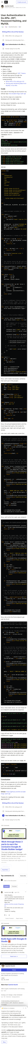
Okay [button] (4, 1042)
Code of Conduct (9, 918)
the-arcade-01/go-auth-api (17, 93)
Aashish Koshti (9, 6)
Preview (14, 886)
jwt (20, 27)
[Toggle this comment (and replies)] (2, 895)
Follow (14, 970)
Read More (5, 869)
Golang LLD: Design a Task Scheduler (11, 995)
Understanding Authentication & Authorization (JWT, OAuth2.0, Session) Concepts (12, 1004)
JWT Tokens (22, 73)
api (6, 27)
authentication (13, 27)
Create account (21, 2)
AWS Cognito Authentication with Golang (12, 989)
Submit (6, 886)
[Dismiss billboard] (26, 1008)
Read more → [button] (14, 956)
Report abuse (19, 918)
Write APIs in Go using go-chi (15, 81)
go (2, 27)
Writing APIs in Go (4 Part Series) (13, 32)
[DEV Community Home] (6, 2)
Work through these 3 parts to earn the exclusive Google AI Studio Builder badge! (12, 845)
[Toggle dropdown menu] (26, 825)
